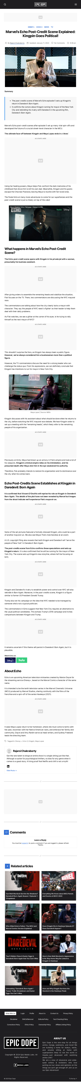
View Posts (12, 770)
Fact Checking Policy (60, 1019)
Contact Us (54, 1013)
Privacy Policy (68, 1013)
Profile (32, 1013)
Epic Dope (12, 1078)
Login (23, 1013)
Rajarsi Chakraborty (17, 43)
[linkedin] (8, 766)
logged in (25, 843)
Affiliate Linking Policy (63, 1025)
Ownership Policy (45, 1025)
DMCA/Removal (27, 1019)
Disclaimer (13, 1019)
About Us (42, 1013)
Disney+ (31, 27)
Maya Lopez (39, 741)
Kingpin (31, 741)
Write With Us (10, 1013)
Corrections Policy (13, 1025)
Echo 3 (39, 27)
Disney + (18, 741)
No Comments (59, 43)
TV (52, 27)
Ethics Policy (29, 1025)
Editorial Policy (43, 1019)
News (46, 27)
